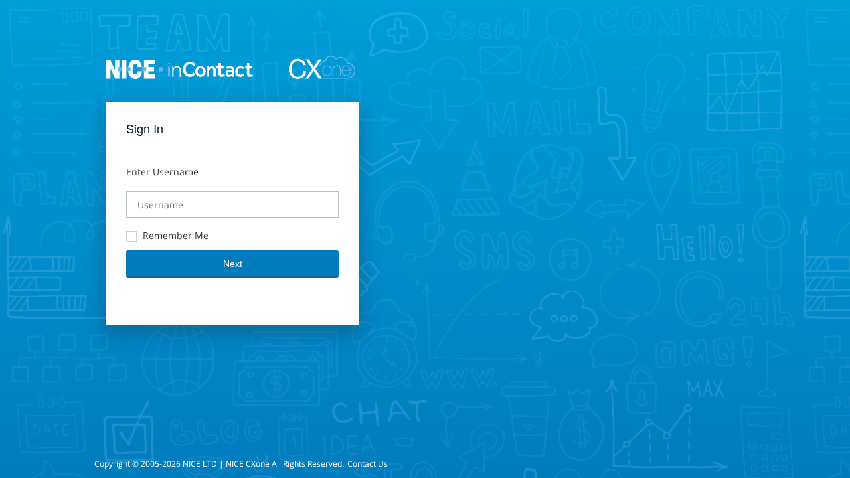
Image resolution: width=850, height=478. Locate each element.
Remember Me (176, 235)
